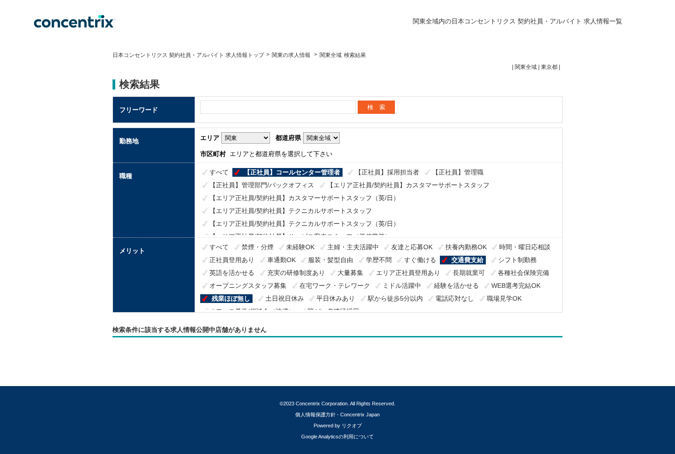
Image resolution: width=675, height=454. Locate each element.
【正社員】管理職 (458, 172)
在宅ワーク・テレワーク (334, 285)
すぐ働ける (420, 259)
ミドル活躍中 (401, 285)
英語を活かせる (231, 272)
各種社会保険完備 (523, 272)
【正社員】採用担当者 (387, 172)
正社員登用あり (231, 259)
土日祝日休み (284, 298)
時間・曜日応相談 (525, 247)
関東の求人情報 (292, 55)
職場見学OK (504, 298)
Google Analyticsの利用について (337, 436)
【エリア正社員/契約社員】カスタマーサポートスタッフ (408, 185)
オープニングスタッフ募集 (248, 285)
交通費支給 (467, 259)
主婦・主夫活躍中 (353, 247)
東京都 (549, 67)
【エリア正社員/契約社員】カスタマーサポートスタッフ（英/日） (304, 198)
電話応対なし (454, 298)
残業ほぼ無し (231, 298)
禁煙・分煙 (258, 247)
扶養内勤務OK (466, 247)
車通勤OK (281, 259)
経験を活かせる (456, 285)
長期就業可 (469, 272)
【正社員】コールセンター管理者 (292, 172)
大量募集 (350, 272)
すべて (219, 172)
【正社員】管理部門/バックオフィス (261, 185)
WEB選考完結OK (515, 285)
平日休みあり (335, 298)
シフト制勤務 (517, 259)
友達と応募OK (412, 247)
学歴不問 (379, 259)
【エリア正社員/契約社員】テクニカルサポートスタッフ (290, 210)
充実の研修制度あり (296, 272)
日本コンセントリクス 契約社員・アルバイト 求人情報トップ (188, 55)
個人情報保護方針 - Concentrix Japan (337, 414)
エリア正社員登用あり (408, 272)
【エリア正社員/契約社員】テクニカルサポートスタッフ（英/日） (304, 223)
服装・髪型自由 (330, 259)
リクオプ (352, 425)
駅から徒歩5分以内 (395, 298)
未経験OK (300, 247)
